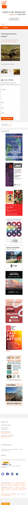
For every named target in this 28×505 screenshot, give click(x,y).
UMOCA (16, 487)
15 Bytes (23, 484)
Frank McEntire (23, 488)
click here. (8, 450)
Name (2, 102)
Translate (9, 125)
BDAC (16, 488)
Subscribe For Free (14, 19)
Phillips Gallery (10, 487)
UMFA (12, 488)
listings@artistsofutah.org (6, 433)
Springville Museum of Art (19, 489)
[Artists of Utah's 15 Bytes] (14, 4)
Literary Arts (16, 484)
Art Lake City (24, 485)
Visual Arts (12, 482)
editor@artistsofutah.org (6, 436)
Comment (3, 89)
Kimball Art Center (6, 489)
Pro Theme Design (6, 495)
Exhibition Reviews (20, 482)
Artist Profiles (8, 485)
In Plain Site (16, 485)
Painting (10, 484)
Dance (2, 485)
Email (2, 107)
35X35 (2, 490)
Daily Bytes (3, 484)
